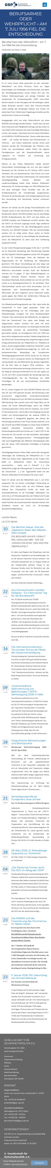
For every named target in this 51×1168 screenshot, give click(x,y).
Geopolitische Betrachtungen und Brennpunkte (28, 742)
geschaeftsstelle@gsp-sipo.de (16, 1120)
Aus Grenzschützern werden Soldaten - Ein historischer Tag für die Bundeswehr (29, 593)
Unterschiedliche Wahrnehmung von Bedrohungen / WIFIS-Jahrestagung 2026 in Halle (27, 690)
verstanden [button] (39, 1163)
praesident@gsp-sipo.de (14, 1103)
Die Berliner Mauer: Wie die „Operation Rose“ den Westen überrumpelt (28, 530)
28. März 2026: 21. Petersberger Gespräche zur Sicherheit (29, 852)
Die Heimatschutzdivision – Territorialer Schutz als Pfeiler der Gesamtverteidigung (28, 650)
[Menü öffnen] (45, 5)
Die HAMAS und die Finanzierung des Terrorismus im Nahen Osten (28, 921)
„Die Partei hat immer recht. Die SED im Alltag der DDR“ (28, 869)
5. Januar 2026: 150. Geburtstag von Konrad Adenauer (29, 977)
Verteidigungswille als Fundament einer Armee (25, 798)
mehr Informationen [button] (19, 1164)
